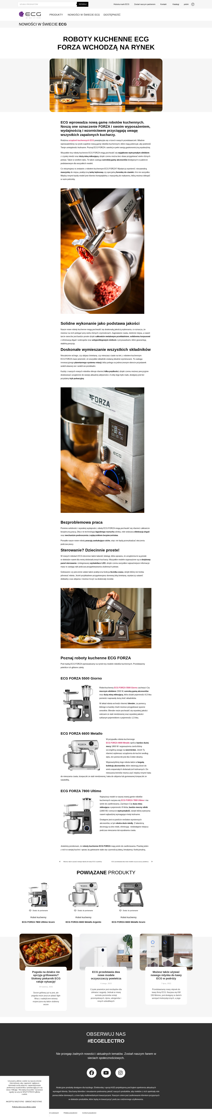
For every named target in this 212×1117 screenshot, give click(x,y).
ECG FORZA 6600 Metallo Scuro (128, 922)
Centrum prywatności (89, 1113)
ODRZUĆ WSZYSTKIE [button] (33, 1102)
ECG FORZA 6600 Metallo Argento (83, 922)
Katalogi (176, 4)
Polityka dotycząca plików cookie (24, 1107)
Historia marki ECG (121, 4)
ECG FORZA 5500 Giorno (126, 688)
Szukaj (82, 4)
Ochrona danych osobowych (49, 1113)
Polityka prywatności (70, 1113)
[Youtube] (106, 1073)
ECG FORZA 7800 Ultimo (132, 800)
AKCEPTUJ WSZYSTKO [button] (15, 1102)
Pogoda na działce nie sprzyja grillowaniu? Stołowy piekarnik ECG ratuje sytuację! (45, 976)
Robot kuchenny (38, 917)
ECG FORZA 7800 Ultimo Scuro (38, 922)
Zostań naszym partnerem (144, 4)
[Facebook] (92, 1073)
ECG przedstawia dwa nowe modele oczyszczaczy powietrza (106, 975)
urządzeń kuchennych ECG (81, 140)
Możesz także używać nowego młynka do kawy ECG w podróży (166, 975)
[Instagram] (120, 1073)
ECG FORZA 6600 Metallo (118, 743)
